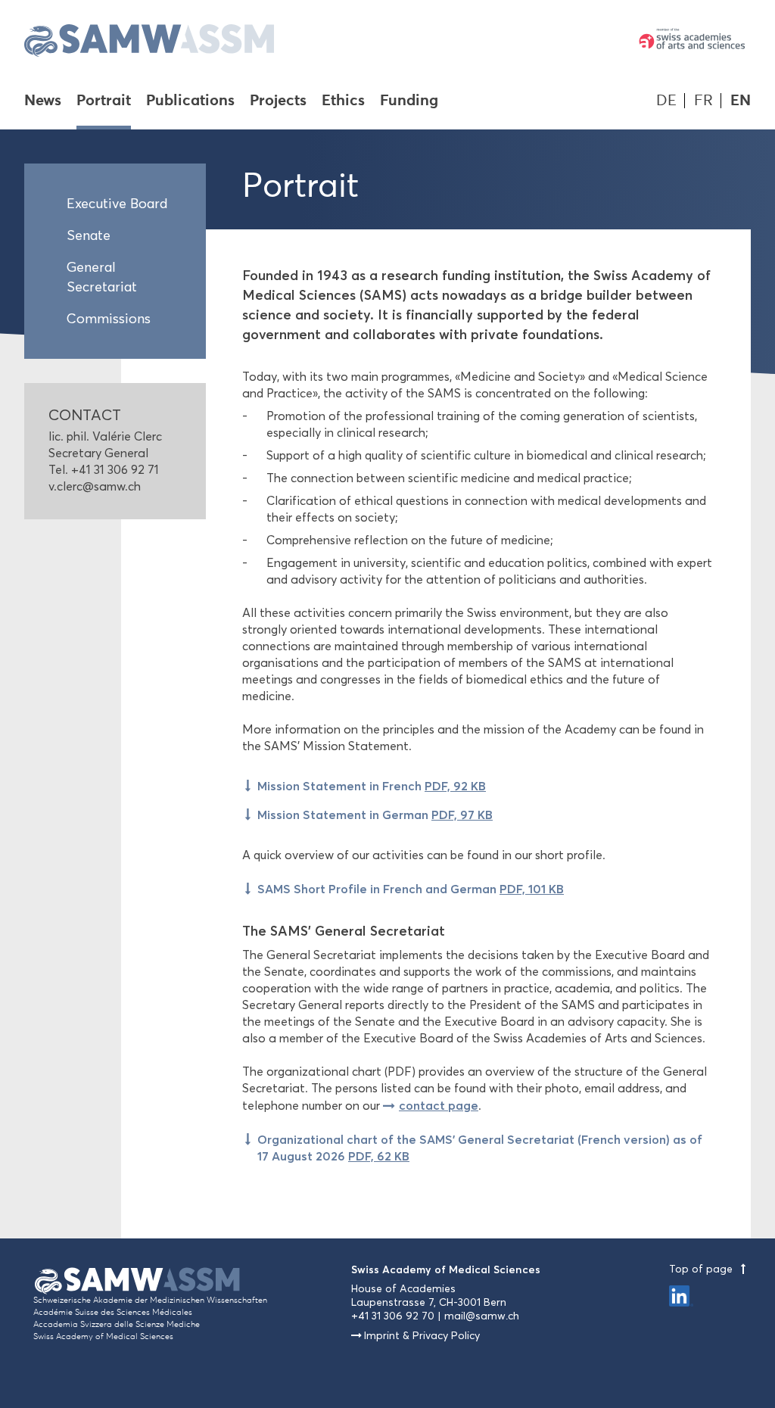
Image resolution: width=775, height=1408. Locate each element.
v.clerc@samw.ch (94, 486)
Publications (190, 101)
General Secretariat (102, 277)
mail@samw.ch (481, 1316)
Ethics (343, 101)
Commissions (109, 318)
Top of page (702, 1269)
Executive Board (117, 203)
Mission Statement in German (375, 814)
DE (666, 100)
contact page (438, 1105)
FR (703, 100)
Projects (278, 101)
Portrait (103, 101)
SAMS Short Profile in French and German (410, 888)
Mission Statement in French (371, 785)
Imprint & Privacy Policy (422, 1335)
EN (740, 100)
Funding (409, 101)
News (42, 101)
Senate (88, 235)
